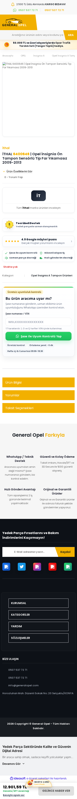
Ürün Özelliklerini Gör (19, 171)
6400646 (21, 154)
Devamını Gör (11, 763)
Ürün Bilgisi (13, 382)
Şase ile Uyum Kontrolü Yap (41, 336)
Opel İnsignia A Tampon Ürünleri (51, 275)
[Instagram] (37, 567)
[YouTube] (52, 567)
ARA (71, 35)
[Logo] (14, 22)
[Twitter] (22, 567)
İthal (5, 148)
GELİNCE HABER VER (56, 791)
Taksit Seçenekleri (19, 408)
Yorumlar (12, 395)
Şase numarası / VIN (17, 313)
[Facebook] (6, 567)
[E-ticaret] (38, 778)
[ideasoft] (18, 778)
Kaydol (65, 552)
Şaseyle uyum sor (14, 795)
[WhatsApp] (68, 567)
